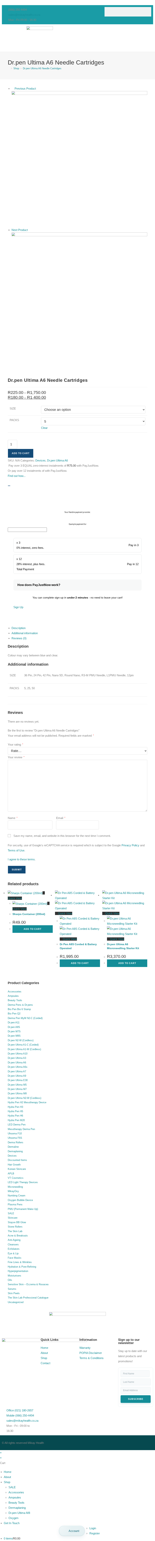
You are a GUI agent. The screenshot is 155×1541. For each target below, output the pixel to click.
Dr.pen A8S (14, 1027)
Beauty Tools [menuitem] (16, 1502)
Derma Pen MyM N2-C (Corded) (25, 1018)
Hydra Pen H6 (15, 1115)
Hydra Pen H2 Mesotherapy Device (27, 1102)
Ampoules (13, 996)
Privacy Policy (130, 845)
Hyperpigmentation (18, 1271)
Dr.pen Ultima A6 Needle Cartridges (42, 68)
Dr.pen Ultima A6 (57, 460)
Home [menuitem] (7, 1471)
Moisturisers (14, 1275)
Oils (10, 1280)
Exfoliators (13, 1248)
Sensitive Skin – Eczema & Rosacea (28, 1284)
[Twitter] (94, 1442)
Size (13, 408)
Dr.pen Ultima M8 (17, 1093)
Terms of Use (16, 850)
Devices (40, 460)
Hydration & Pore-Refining (22, 1266)
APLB (11, 1173)
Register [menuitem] (94, 1533)
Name (12, 818)
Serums (12, 1288)
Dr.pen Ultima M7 (17, 1089)
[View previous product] (13, 88)
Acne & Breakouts (18, 1235)
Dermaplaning (15, 1151)
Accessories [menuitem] (16, 1492)
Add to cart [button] (32, 929)
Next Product (20, 230)
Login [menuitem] (92, 1528)
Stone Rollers (15, 1226)
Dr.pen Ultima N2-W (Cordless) (24, 1098)
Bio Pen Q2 (14, 1013)
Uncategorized (15, 1302)
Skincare (12, 1217)
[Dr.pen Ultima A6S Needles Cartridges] (79, 300)
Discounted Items (17, 1160)
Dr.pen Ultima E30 (18, 1080)
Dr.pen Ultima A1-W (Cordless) (24, 1049)
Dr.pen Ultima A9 (17, 1075)
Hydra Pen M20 (16, 1120)
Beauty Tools (15, 1000)
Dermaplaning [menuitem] (17, 1507)
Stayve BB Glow (17, 1222)
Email (60, 818)
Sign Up (18, 607)
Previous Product (25, 88)
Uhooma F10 (15, 1133)
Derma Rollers (15, 1142)
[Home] (9, 68)
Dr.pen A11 (13, 1022)
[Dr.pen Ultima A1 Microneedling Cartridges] (79, 159)
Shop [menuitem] (7, 1482)
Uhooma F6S (15, 1137)
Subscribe (135, 1399)
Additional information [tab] (25, 633)
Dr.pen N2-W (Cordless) (20, 1040)
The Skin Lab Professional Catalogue (28, 1297)
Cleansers (13, 1244)
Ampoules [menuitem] (15, 1497)
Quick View (64, 913)
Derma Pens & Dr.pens (20, 1004)
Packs (14, 420)
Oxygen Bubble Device (20, 1200)
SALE (11, 1213)
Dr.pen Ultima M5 (17, 1084)
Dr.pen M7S (14, 1031)
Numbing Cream (16, 1195)
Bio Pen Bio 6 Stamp (19, 1009)
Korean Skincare (17, 1169)
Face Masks (14, 1257)
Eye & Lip (13, 1253)
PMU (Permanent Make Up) (23, 1209)
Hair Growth (14, 1164)
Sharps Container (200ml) (28, 914)
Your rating (15, 744)
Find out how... (17, 475)
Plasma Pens (15, 1204)
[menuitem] (72, 1531)
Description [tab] (19, 628)
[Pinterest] (114, 1442)
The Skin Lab (15, 1231)
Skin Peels (14, 1293)
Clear (44, 427)
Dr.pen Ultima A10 (17, 1053)
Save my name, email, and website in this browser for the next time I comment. (62, 835)
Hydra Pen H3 (15, 1107)
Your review (16, 757)
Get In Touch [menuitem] (11, 1523)
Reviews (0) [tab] (19, 638)
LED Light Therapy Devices (23, 1182)
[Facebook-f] (84, 1442)
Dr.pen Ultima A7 (17, 1071)
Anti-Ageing (14, 1240)
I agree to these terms (21, 859)
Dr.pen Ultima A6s (17, 1066)
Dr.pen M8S (14, 1035)
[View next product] (30, 230)
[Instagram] (104, 1442)
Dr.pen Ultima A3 (17, 1058)
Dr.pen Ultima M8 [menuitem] (19, 1512)
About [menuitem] (7, 1477)
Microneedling (15, 1186)
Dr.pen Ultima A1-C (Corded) (23, 1044)
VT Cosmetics (15, 1177)
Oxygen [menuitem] (13, 1518)
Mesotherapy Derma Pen (21, 1129)
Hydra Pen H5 (15, 1111)
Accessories (14, 991)
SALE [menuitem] (12, 1487)
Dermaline (13, 1146)
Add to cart (20, 453)
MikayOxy (13, 1191)
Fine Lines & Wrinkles (20, 1262)
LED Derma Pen (17, 1124)
